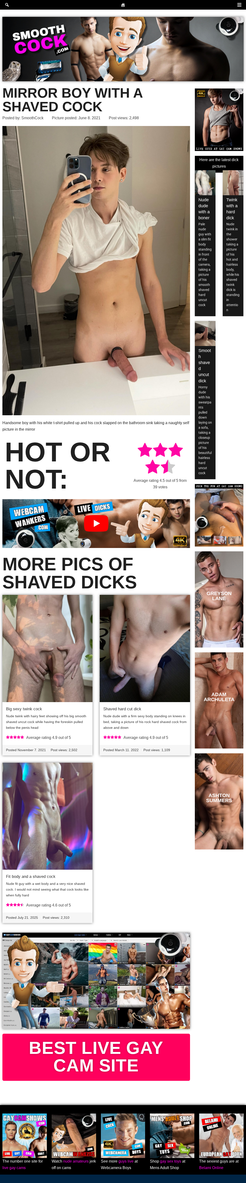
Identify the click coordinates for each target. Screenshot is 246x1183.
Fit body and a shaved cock (30, 876)
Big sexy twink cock (24, 709)
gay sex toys (170, 1161)
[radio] (145, 450)
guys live (126, 1161)
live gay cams (14, 1168)
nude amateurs (76, 1161)
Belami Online (211, 1168)
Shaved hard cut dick (122, 709)
